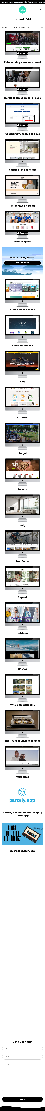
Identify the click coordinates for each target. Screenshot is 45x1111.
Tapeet (22, 597)
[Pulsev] (22, 10)
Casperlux (22, 777)
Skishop (22, 669)
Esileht (4, 28)
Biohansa (22, 489)
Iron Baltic (22, 561)
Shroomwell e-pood (22, 206)
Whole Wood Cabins (22, 705)
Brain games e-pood (22, 309)
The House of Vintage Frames (22, 741)
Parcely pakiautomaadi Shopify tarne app (22, 814)
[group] (22, 2)
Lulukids (22, 633)
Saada (22, 1099)
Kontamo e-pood (22, 345)
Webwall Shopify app (22, 851)
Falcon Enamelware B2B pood (22, 134)
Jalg (22, 525)
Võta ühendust (21, 2)
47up (22, 381)
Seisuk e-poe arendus (22, 170)
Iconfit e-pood (22, 242)
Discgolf (22, 453)
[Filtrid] (42, 27)
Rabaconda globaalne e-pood (22, 62)
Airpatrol (22, 417)
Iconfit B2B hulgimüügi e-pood (22, 98)
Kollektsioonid (13, 28)
